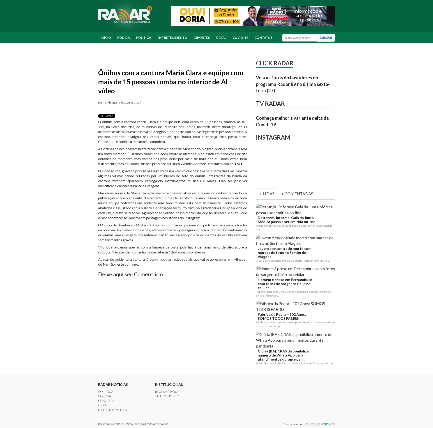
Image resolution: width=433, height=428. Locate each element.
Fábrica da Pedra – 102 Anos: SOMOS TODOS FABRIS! (282, 316)
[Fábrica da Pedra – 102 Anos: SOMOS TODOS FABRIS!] (296, 306)
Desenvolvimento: (294, 424)
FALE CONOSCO (167, 396)
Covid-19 (240, 37)
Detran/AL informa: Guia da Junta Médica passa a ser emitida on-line (286, 220)
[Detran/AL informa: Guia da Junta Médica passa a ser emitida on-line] (296, 210)
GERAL (221, 37)
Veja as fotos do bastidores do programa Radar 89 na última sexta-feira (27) (293, 84)
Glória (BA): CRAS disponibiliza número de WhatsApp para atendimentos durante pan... (283, 355)
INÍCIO (106, 37)
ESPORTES (201, 37)
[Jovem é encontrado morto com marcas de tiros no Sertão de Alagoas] (296, 240)
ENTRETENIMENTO (172, 37)
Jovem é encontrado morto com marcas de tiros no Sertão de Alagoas (284, 252)
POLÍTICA (143, 37)
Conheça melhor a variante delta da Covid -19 (292, 121)
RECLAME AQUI (166, 391)
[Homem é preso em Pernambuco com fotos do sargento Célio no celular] (296, 271)
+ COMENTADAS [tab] (297, 193)
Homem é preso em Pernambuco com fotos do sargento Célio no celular (285, 284)
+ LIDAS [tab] (267, 193)
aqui (112, 141)
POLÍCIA (123, 37)
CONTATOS (263, 37)
